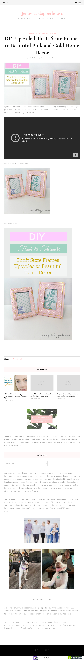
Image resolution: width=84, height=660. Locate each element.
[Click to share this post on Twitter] (17, 359)
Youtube (52, 33)
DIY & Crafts (41, 33)
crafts (31, 33)
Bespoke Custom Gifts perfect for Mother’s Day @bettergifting (68, 395)
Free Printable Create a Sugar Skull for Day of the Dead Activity (42, 395)
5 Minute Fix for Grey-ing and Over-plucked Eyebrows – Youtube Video (15, 396)
